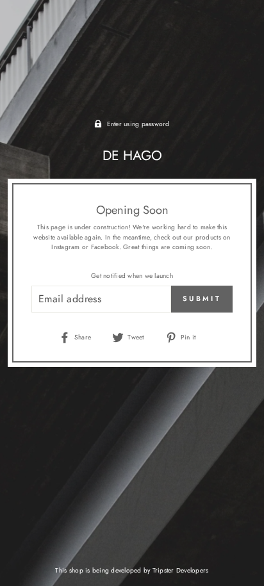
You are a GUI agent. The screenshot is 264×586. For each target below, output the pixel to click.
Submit (202, 298)
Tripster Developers (181, 570)
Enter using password (138, 124)
